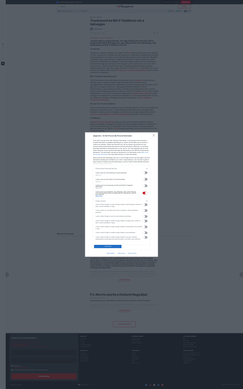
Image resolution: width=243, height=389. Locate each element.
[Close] (154, 136)
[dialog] (121, 194)
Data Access (121, 253)
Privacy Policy (132, 253)
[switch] (145, 172)
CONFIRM (107, 246)
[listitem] (121, 169)
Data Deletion (111, 253)
